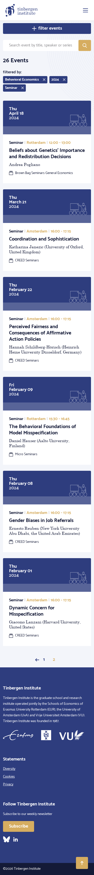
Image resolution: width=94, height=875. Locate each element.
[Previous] (37, 660)
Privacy (8, 784)
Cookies (9, 777)
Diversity (9, 769)
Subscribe (18, 826)
